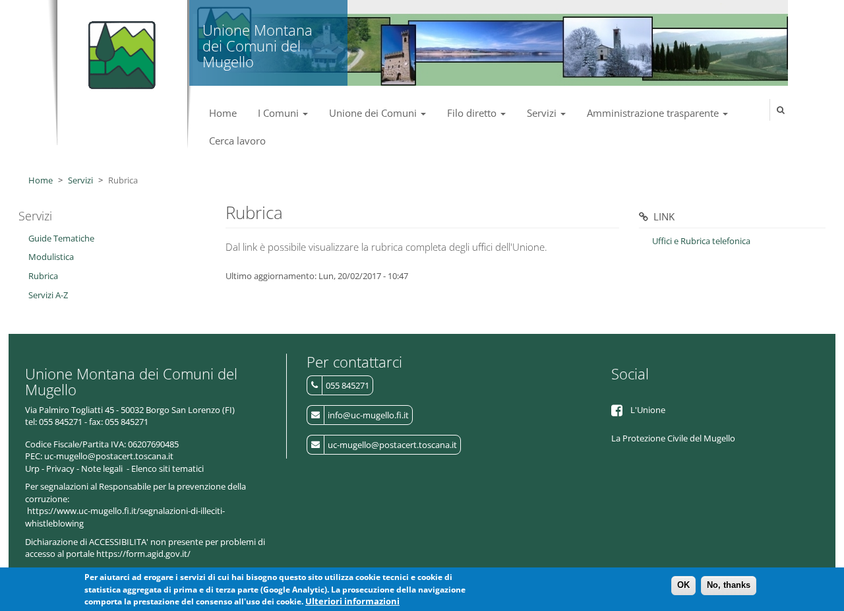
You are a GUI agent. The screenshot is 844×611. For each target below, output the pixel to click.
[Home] (119, 49)
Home (223, 112)
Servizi (543, 112)
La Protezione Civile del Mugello (673, 438)
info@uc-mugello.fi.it (368, 415)
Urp (32, 468)
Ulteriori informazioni (352, 602)
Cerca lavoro (237, 140)
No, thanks (728, 585)
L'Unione (647, 410)
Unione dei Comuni (374, 112)
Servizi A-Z (48, 295)
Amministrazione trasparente (654, 112)
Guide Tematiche (61, 238)
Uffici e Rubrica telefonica (701, 241)
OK (683, 585)
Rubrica (43, 276)
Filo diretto (473, 112)
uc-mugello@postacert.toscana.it (392, 445)
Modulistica (51, 257)
